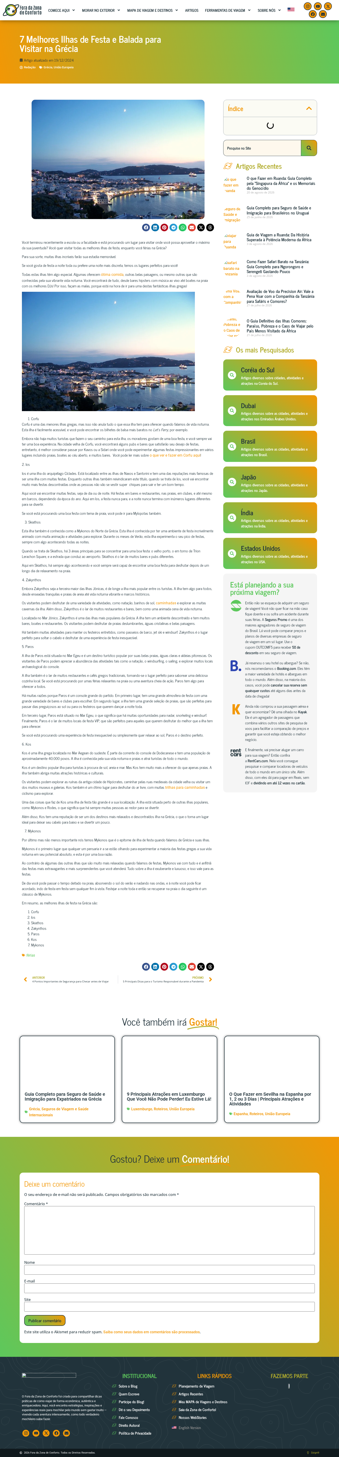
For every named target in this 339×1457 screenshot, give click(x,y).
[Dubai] (232, 410)
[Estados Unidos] (232, 553)
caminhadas (166, 603)
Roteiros (161, 1109)
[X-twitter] (328, 6)
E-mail (29, 1281)
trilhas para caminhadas (185, 787)
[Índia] (232, 518)
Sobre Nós (266, 10)
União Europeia (64, 67)
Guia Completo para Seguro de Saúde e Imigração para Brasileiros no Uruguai (279, 210)
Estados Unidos (260, 548)
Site (27, 1299)
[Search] (309, 148)
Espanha (241, 1114)
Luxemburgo (141, 1109)
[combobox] (262, 148)
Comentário (36, 1204)
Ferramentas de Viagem (225, 10)
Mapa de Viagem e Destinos (149, 10)
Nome (29, 1262)
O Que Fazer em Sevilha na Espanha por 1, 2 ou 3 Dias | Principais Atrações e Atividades (270, 1099)
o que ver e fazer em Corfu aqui (175, 455)
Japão (248, 476)
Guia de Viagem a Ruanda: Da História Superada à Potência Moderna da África (279, 237)
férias (30, 955)
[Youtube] (318, 6)
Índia (247, 512)
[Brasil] (232, 446)
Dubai (248, 405)
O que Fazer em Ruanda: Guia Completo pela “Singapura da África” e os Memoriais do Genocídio (281, 183)
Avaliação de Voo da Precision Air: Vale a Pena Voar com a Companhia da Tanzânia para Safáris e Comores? (280, 296)
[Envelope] (323, 14)
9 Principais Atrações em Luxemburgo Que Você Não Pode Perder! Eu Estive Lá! (169, 1096)
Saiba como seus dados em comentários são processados (151, 1332)
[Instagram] (308, 6)
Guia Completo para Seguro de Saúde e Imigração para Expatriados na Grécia (65, 1096)
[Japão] (232, 482)
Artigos (191, 10)
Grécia (48, 67)
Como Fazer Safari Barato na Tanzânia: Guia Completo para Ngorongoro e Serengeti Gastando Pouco (278, 266)
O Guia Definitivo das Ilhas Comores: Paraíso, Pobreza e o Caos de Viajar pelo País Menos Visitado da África (280, 325)
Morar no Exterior (98, 10)
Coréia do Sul (257, 369)
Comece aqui (58, 10)
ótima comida (112, 274)
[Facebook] (313, 14)
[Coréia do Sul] (232, 375)
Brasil (248, 441)
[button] (146, 228)
